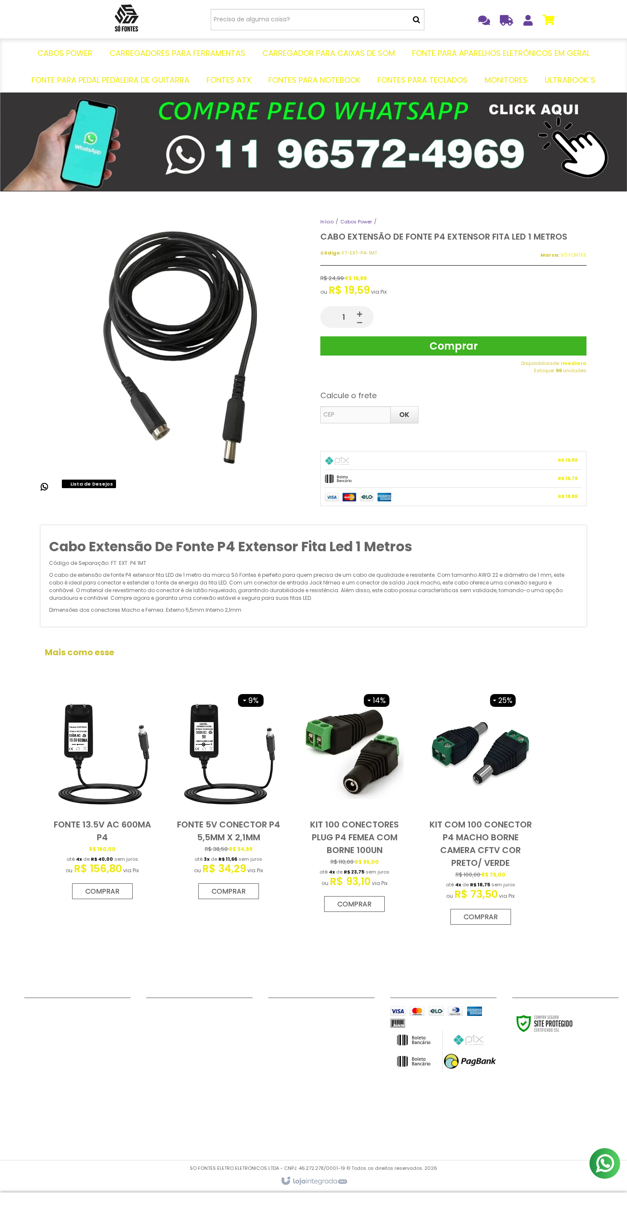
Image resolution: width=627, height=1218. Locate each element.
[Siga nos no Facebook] (279, 1013)
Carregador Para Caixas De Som (197, 1033)
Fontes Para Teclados (180, 1107)
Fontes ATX (163, 1086)
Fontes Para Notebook (181, 1097)
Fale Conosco (45, 1011)
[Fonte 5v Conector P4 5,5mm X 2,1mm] (228, 797)
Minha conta (44, 1022)
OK (404, 415)
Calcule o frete (348, 395)
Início (327, 221)
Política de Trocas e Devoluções (74, 1033)
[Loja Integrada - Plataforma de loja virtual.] (313, 1181)
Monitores (161, 1118)
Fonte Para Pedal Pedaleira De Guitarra (199, 1070)
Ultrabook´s (164, 1129)
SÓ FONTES (573, 255)
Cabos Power (356, 221)
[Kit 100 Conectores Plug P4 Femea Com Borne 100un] (354, 803)
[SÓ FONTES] (126, 19)
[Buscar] (416, 19)
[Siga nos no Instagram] (306, 1013)
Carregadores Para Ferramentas (197, 1022)
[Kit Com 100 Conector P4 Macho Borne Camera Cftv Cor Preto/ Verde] (480, 809)
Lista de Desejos (91, 483)
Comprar (454, 346)
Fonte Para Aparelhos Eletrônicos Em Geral (198, 1049)
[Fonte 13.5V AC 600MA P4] (102, 797)
